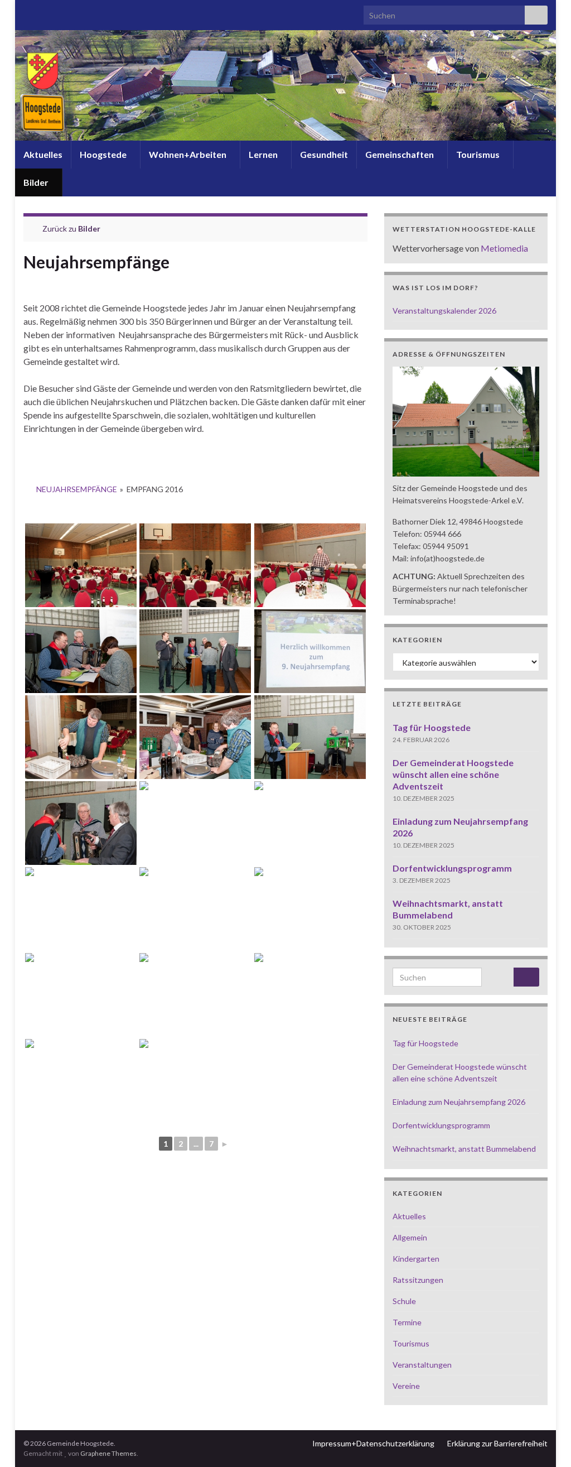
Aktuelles (42, 154)
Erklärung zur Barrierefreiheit (497, 1443)
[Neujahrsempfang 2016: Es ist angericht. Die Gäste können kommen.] (81, 565)
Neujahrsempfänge (76, 489)
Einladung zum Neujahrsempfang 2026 (459, 1102)
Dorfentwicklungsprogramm (452, 868)
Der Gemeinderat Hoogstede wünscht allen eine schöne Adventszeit (453, 774)
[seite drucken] (358, 281)
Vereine (406, 1386)
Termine (407, 1322)
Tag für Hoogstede (432, 727)
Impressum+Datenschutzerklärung (373, 1443)
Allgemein (410, 1237)
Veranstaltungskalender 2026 (444, 310)
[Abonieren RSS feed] (28, 12)
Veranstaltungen (422, 1364)
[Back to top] (546, 1442)
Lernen (264, 154)
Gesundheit (324, 154)
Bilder (36, 182)
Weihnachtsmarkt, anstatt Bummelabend (464, 1148)
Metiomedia (504, 248)
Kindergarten (416, 1258)
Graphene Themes (108, 1453)
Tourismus (478, 154)
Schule (404, 1301)
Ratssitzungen (418, 1280)
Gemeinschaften (400, 154)
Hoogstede (104, 154)
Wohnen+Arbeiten (188, 154)
